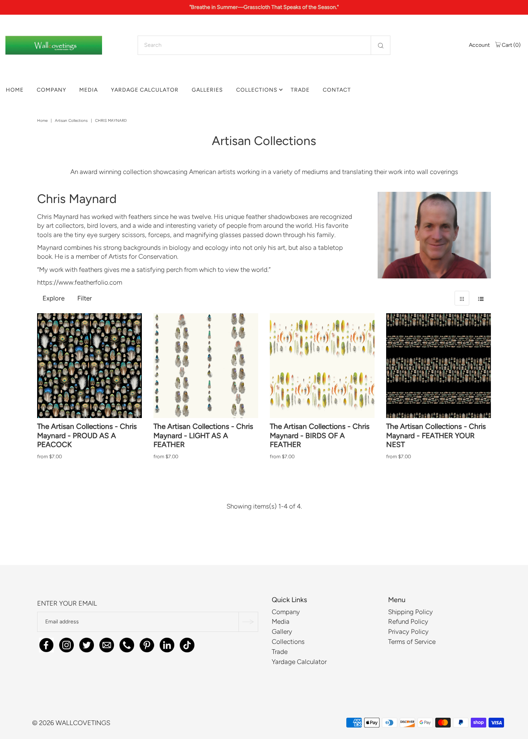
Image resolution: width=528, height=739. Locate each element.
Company (51, 90)
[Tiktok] (187, 644)
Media (88, 90)
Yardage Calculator (145, 90)
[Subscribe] (248, 622)
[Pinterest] (147, 644)
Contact (337, 90)
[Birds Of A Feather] (322, 365)
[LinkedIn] (167, 644)
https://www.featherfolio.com (79, 282)
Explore (54, 298)
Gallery (282, 631)
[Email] (106, 644)
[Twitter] (86, 644)
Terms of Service (412, 641)
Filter (84, 298)
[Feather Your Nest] (438, 365)
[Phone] (126, 644)
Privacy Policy (408, 631)
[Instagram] (66, 644)
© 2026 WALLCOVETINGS (71, 723)
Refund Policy (408, 622)
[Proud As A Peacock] (89, 365)
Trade (300, 90)
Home (15, 90)
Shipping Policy (410, 612)
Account (479, 45)
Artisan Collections (71, 120)
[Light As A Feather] (205, 365)
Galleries (207, 90)
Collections (257, 90)
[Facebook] (46, 644)
